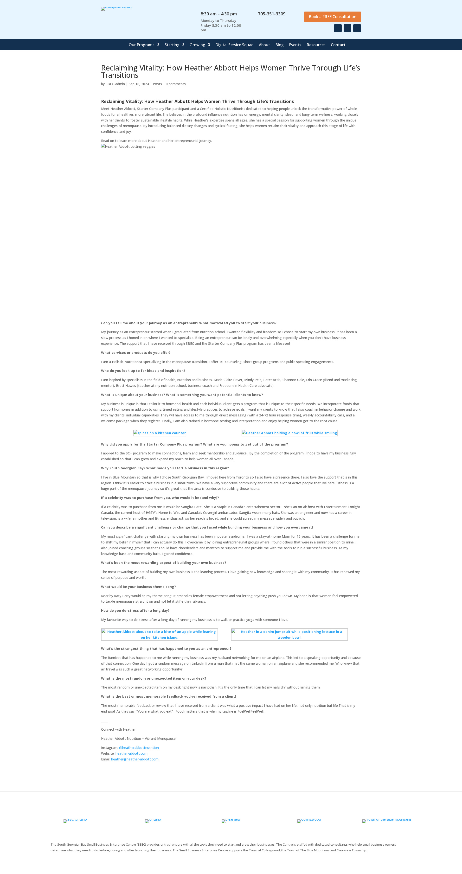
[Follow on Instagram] (347, 28)
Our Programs (141, 45)
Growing (197, 45)
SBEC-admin (115, 84)
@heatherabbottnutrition (139, 747)
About (264, 45)
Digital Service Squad (234, 45)
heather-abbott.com (132, 753)
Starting (172, 45)
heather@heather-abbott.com (135, 759)
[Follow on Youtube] (357, 28)
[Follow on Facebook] (338, 28)
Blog (279, 45)
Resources (316, 45)
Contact (338, 45)
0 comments (176, 84)
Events (295, 45)
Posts (157, 84)
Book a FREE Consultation (332, 16)
